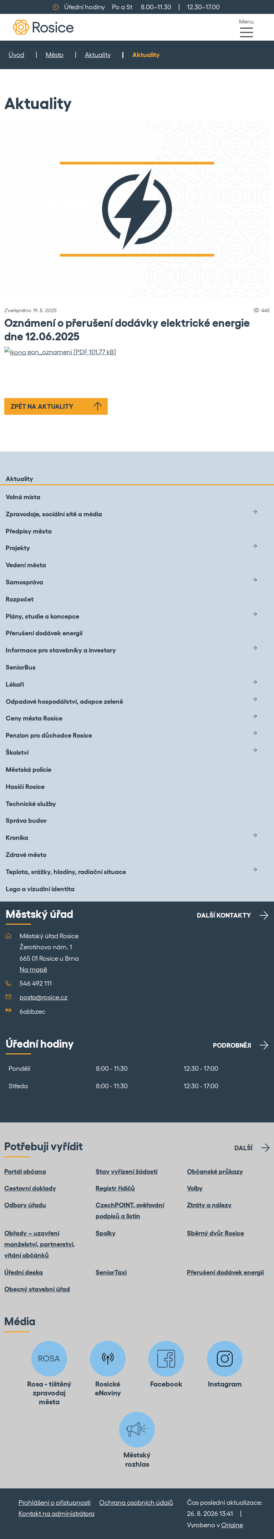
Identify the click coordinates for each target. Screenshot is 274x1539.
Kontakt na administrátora (57, 1513)
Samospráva (24, 582)
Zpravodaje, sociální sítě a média (54, 514)
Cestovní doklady (30, 1188)
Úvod (16, 54)
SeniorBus (21, 667)
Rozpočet (20, 599)
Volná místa (23, 497)
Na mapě (33, 969)
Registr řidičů (115, 1188)
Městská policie (28, 769)
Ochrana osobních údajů (136, 1502)
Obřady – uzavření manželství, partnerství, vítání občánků (39, 1244)
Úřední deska (23, 1272)
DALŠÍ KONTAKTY (224, 915)
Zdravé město (26, 854)
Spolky (106, 1233)
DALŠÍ (243, 1148)
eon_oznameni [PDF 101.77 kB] (71, 352)
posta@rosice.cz (43, 997)
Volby (195, 1188)
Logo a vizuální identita (40, 889)
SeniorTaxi (111, 1272)
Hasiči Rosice (25, 786)
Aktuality (98, 54)
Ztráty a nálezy (209, 1205)
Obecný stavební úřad (37, 1289)
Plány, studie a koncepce (42, 616)
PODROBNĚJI (232, 1045)
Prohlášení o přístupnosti (55, 1502)
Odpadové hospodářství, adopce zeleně (64, 701)
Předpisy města (29, 531)
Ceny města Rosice (34, 718)
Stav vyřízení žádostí (126, 1171)
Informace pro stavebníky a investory (61, 650)
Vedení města (26, 565)
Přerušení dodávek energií (44, 633)
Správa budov (26, 820)
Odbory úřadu (25, 1205)
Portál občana (25, 1171)
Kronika (17, 837)
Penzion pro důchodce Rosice (49, 735)
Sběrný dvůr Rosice (215, 1233)
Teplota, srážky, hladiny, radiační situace (66, 872)
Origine (232, 1525)
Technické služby (31, 803)
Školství (17, 752)
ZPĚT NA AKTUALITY (42, 406)
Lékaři (15, 684)
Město (55, 54)
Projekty (18, 548)
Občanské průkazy (215, 1171)
